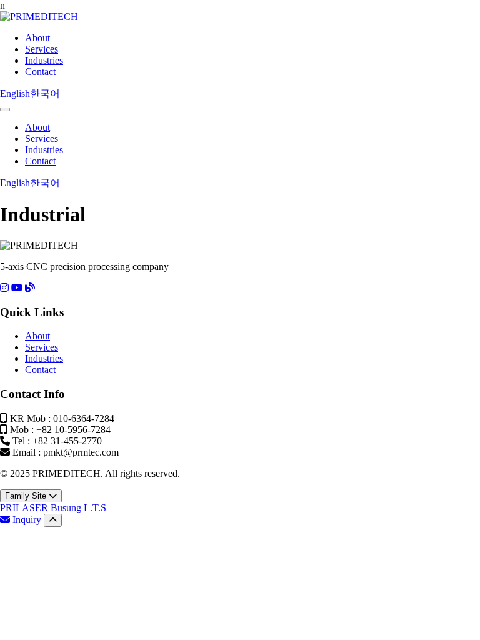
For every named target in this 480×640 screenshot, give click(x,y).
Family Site (27, 496)
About (37, 37)
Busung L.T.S (78, 507)
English (15, 93)
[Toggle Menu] (5, 109)
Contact (40, 71)
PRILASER (24, 507)
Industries (44, 60)
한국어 (45, 93)
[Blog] (30, 287)
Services (41, 49)
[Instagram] (5, 287)
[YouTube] (18, 287)
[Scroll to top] (53, 520)
